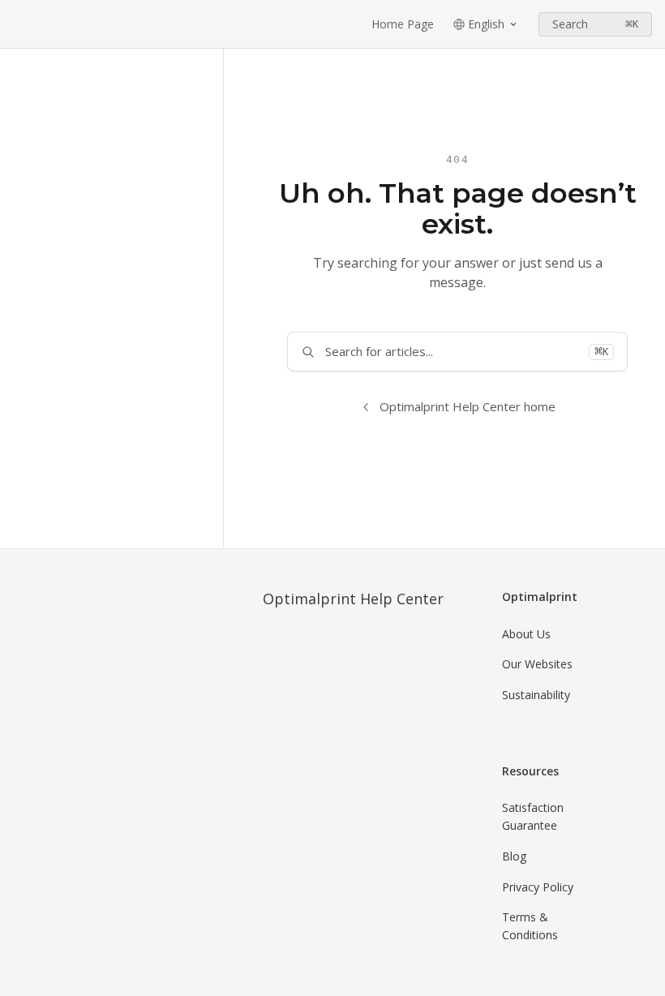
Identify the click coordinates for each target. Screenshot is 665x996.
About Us (526, 634)
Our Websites (537, 664)
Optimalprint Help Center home (468, 406)
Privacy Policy (537, 887)
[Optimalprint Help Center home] (16, 24)
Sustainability (536, 694)
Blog (514, 856)
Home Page (402, 24)
